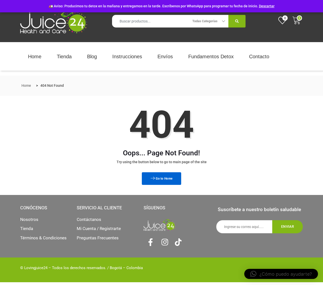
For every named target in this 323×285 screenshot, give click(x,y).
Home (34, 56)
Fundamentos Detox (211, 56)
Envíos (165, 56)
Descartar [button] (267, 6)
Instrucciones (127, 56)
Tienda (64, 56)
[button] (281, 274)
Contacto (259, 56)
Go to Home (163, 178)
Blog (92, 56)
